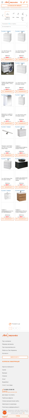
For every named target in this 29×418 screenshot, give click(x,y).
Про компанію (6, 341)
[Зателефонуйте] (23, 2)
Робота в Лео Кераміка (9, 350)
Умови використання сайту (10, 401)
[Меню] (2, 2)
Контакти (5, 353)
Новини (4, 376)
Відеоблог (5, 382)
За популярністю (6, 26)
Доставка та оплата (8, 395)
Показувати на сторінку (9, 23)
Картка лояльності (8, 366)
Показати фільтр (15, 5)
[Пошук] (21, 2)
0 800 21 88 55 (9, 389)
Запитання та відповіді (9, 404)
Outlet (4, 370)
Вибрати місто (15, 357)
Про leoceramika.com (8, 347)
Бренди (4, 373)
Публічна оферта (7, 398)
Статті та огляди (7, 385)
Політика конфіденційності (10, 407)
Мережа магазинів (8, 344)
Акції (3, 379)
